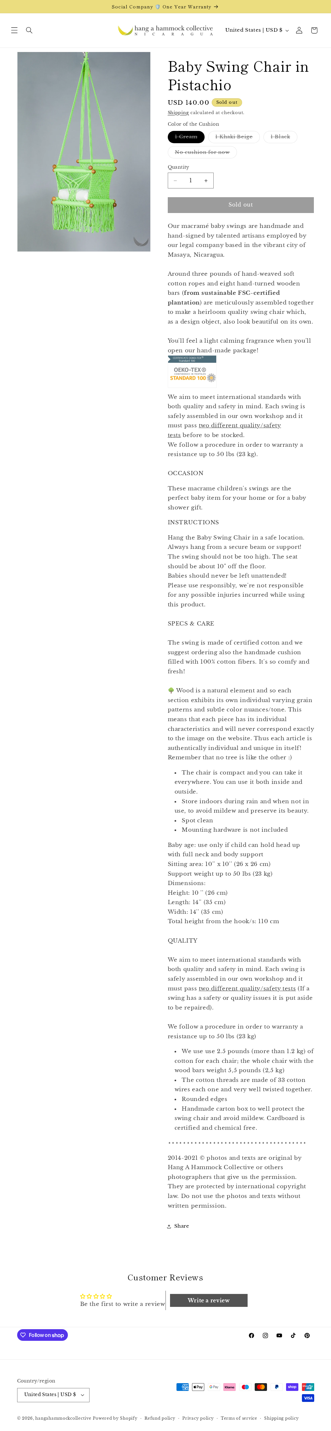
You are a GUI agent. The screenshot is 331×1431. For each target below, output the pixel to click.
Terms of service (239, 1418)
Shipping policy (281, 1418)
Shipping (178, 112)
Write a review (209, 1300)
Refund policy (160, 1418)
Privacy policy (198, 1418)
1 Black (284, 138)
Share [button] (181, 1226)
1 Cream (190, 138)
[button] (14, 30)
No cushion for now (206, 153)
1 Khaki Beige (237, 138)
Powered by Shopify (115, 1418)
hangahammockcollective (63, 1418)
